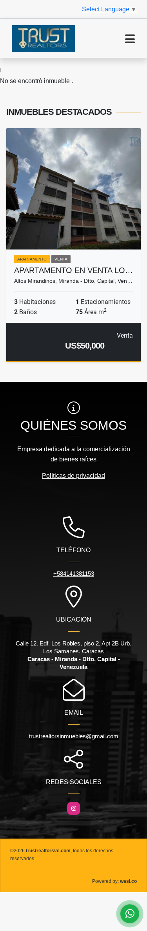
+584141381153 (73, 573)
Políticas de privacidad (73, 475)
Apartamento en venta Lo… (73, 270)
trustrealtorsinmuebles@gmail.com (73, 736)
